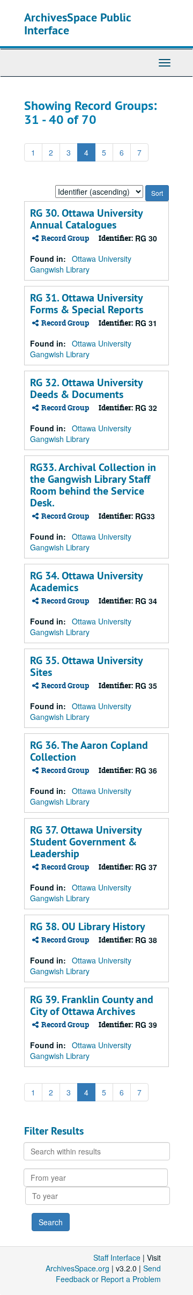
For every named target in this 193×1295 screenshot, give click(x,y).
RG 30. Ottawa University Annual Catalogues (86, 219)
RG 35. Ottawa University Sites (86, 666)
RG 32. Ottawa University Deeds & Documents (86, 388)
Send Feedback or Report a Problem (108, 1273)
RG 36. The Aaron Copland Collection (89, 751)
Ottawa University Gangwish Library (80, 264)
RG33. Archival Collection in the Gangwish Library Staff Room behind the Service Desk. (93, 485)
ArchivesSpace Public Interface (77, 24)
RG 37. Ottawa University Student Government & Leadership (86, 841)
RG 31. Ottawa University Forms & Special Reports (86, 304)
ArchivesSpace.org (77, 1268)
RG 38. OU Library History (87, 926)
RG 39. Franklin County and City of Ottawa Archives (91, 1005)
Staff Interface (116, 1257)
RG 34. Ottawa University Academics (86, 581)
